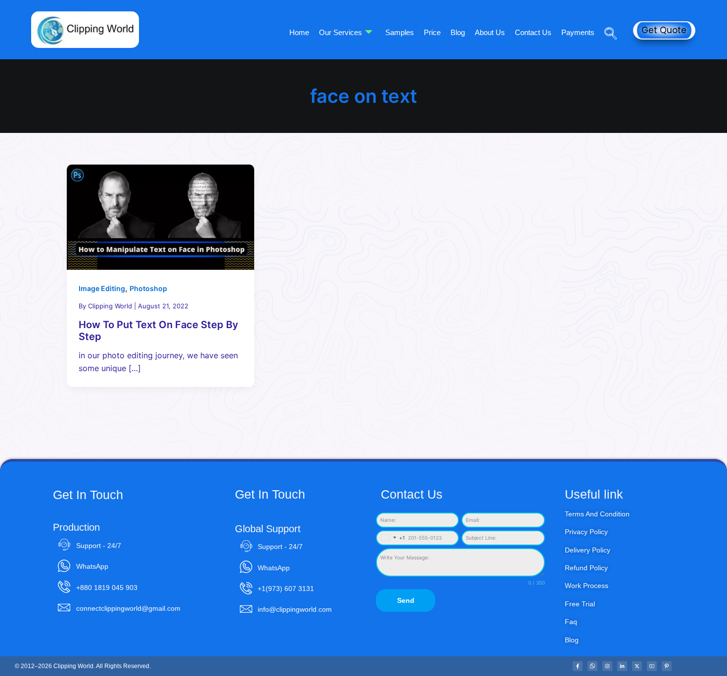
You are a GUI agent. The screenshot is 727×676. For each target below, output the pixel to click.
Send (405, 600)
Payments (577, 32)
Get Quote (663, 30)
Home (299, 32)
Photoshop (148, 288)
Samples (399, 32)
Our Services (340, 32)
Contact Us (533, 32)
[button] (606, 19)
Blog (458, 32)
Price (432, 32)
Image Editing (102, 288)
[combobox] (391, 538)
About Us (490, 32)
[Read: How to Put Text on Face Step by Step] (160, 216)
